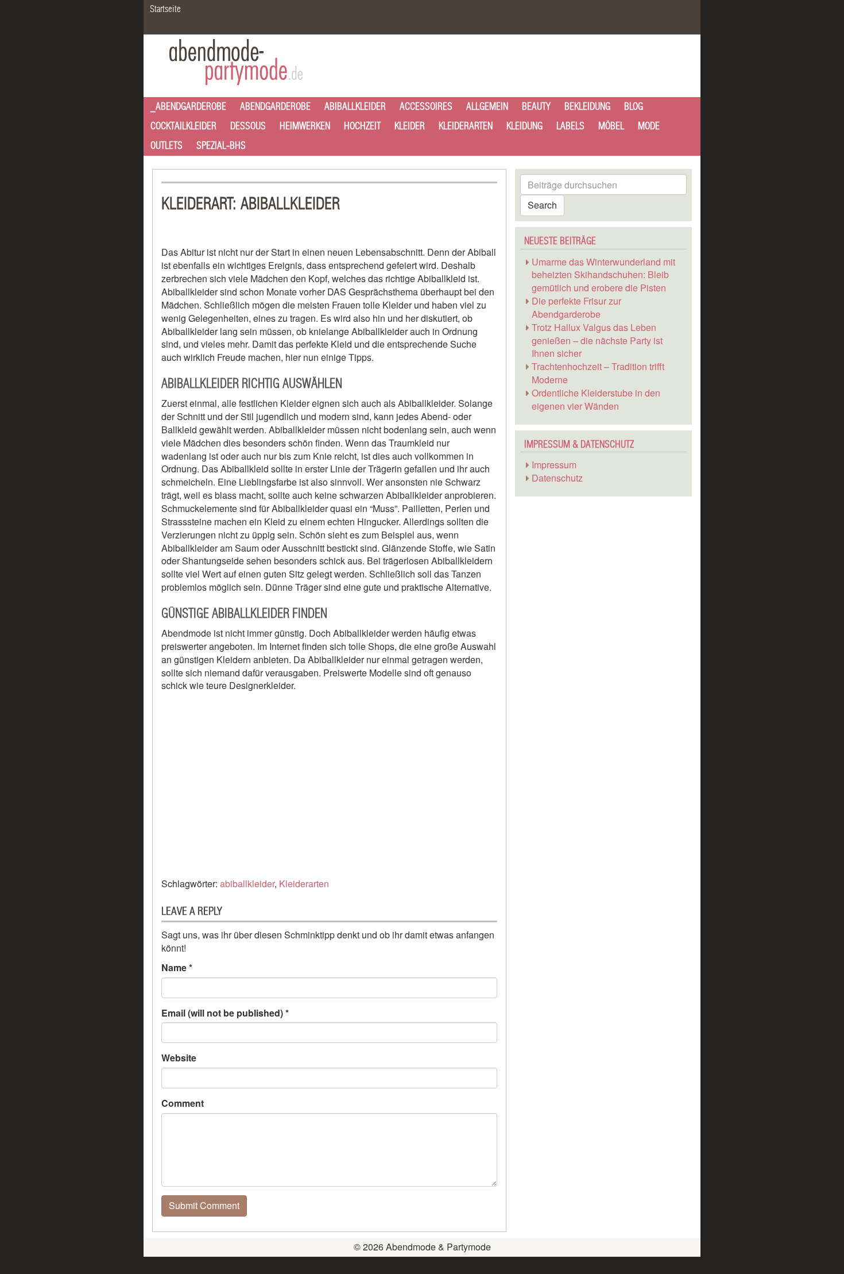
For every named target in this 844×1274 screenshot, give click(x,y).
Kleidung (524, 126)
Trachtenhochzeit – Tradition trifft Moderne (598, 373)
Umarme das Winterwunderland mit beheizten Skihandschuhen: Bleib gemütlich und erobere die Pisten (603, 275)
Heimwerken (305, 126)
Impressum (554, 464)
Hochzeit (362, 126)
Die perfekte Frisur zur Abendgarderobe (576, 307)
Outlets (166, 146)
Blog (633, 106)
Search (542, 204)
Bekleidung (587, 106)
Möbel (611, 126)
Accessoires (426, 106)
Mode (649, 126)
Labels (570, 126)
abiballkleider (247, 883)
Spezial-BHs (221, 146)
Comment (182, 1103)
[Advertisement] (257, 782)
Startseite (165, 9)
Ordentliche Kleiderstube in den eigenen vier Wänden (596, 399)
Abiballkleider (355, 106)
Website (178, 1058)
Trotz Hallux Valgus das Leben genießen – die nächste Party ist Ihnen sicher (597, 340)
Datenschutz (557, 477)
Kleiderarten (466, 126)
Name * (176, 967)
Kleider (409, 126)
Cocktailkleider (183, 126)
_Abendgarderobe (188, 106)
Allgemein (487, 106)
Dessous (248, 126)
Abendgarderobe (275, 106)
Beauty (536, 106)
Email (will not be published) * (225, 1013)
